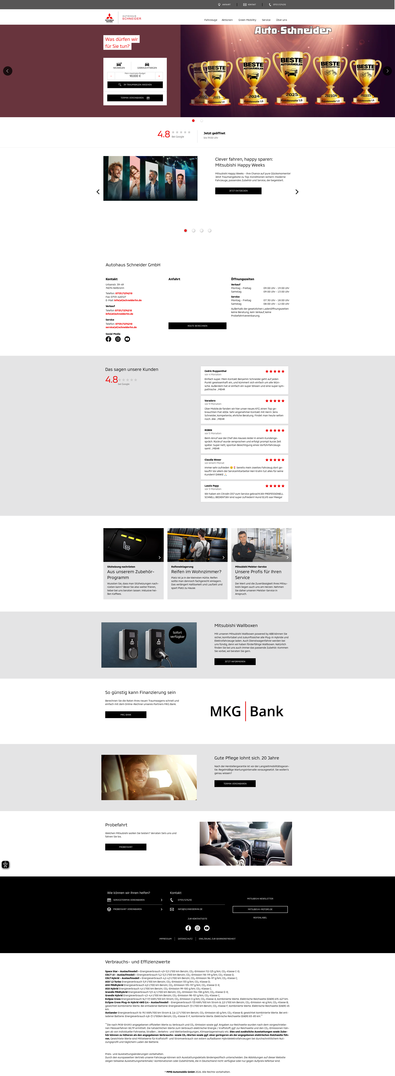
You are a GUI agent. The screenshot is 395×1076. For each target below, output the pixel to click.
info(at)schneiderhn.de (128, 300)
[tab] (193, 120)
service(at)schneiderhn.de (121, 327)
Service (266, 19)
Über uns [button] (281, 19)
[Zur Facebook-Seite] (108, 339)
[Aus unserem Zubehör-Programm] (133, 545)
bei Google (124, 384)
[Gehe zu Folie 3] (201, 230)
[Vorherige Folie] (98, 192)
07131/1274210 (123, 293)
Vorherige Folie (7, 71)
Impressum (165, 938)
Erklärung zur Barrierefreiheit (217, 938)
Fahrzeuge (210, 19)
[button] (135, 98)
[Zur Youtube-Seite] (127, 339)
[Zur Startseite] (128, 18)
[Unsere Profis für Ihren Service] (261, 545)
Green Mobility (247, 19)
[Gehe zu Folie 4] (209, 230)
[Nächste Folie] (297, 192)
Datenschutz (185, 938)
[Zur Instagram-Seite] (118, 339)
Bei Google (178, 136)
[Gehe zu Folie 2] (193, 230)
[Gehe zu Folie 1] (185, 230)
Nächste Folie (387, 71)
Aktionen (227, 19)
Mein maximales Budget (135, 73)
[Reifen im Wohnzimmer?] (197, 545)
